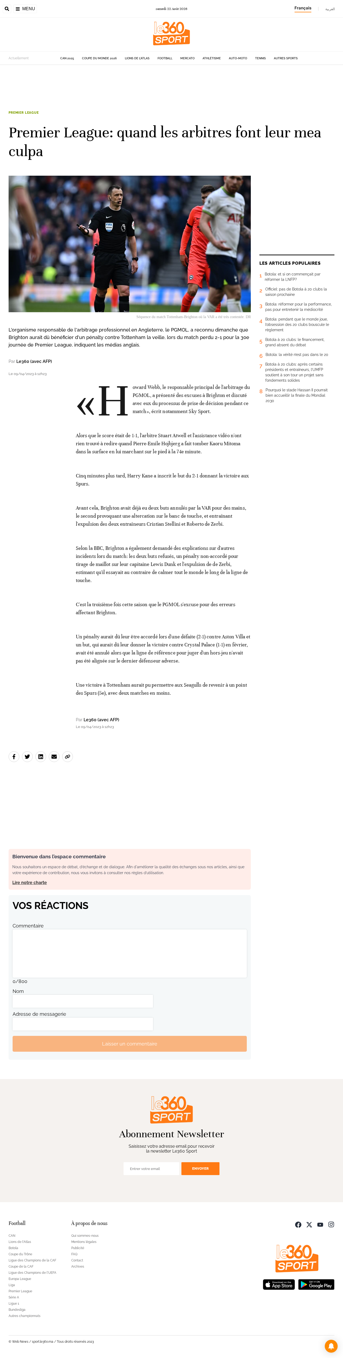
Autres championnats (24, 1316)
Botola (13, 1248)
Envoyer (200, 1168)
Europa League (20, 1279)
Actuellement (19, 58)
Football (165, 58)
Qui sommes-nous (85, 1236)
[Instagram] (331, 1224)
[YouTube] (320, 1224)
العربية (330, 9)
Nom (18, 991)
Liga (12, 1285)
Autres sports (286, 58)
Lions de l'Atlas (137, 58)
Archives (77, 1266)
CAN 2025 (67, 58)
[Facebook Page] (298, 1224)
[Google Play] (316, 1284)
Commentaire (28, 926)
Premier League (24, 113)
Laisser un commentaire (129, 1044)
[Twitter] (309, 1224)
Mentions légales (83, 1242)
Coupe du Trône (20, 1254)
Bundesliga (17, 1310)
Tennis (260, 58)
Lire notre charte (29, 882)
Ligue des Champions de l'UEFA (32, 1273)
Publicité (77, 1248)
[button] (331, 1346)
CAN (12, 1236)
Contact (77, 1260)
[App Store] (279, 1284)
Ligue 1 (14, 1303)
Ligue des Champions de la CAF (32, 1260)
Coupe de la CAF (21, 1266)
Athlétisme (212, 58)
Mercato (187, 58)
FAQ (74, 1254)
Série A (14, 1297)
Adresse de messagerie (39, 1014)
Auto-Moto (238, 58)
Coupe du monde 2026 (99, 58)
